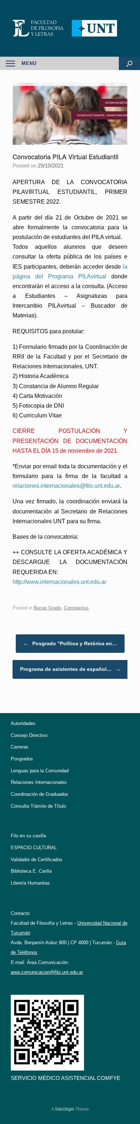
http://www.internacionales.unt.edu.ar (59, 582)
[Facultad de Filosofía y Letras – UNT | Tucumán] (70, 28)
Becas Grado (47, 608)
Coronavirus (76, 608)
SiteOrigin (64, 1109)
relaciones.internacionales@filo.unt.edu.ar (66, 486)
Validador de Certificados (36, 859)
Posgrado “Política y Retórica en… (70, 643)
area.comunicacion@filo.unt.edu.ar (47, 972)
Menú (29, 63)
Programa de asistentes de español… (70, 669)
